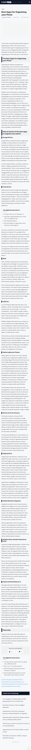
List (22, 684)
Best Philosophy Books (10, 221)
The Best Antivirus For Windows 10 (14, 214)
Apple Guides (12, 679)
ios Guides (18, 684)
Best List (18, 679)
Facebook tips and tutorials (10, 682)
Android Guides (5, 679)
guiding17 (13, 684)
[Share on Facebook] (14, 40)
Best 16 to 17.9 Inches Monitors (13, 666)
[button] (28, 747)
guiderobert (8, 684)
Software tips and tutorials (14, 686)
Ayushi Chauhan (7, 17)
